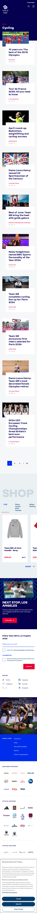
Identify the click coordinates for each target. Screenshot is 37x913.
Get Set (16, 750)
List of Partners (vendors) (9, 892)
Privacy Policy (30, 650)
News (4, 24)
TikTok (8, 680)
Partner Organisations (21, 754)
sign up (29, 666)
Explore (8, 620)
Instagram (9, 684)
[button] (9, 463)
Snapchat (25, 688)
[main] (18, 886)
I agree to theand (20, 650)
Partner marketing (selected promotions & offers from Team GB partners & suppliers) (20, 659)
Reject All (18, 904)
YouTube (24, 684)
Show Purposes (18, 909)
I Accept (18, 899)
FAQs (15, 742)
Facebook (25, 680)
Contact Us (17, 738)
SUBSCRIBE (31, 2)
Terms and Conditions (19, 650)
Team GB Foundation (20, 746)
